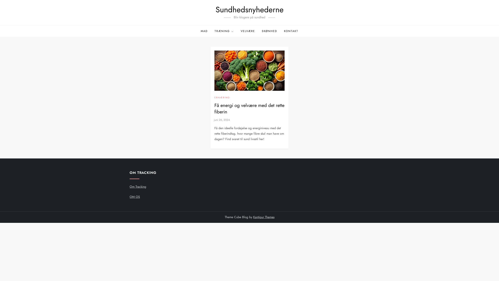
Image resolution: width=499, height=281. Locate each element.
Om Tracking (138, 186)
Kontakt (291, 31)
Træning (222, 31)
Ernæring (222, 97)
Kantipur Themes (263, 217)
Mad (204, 31)
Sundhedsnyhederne (250, 9)
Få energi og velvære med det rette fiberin (249, 108)
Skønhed (269, 31)
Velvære (248, 31)
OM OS (135, 197)
